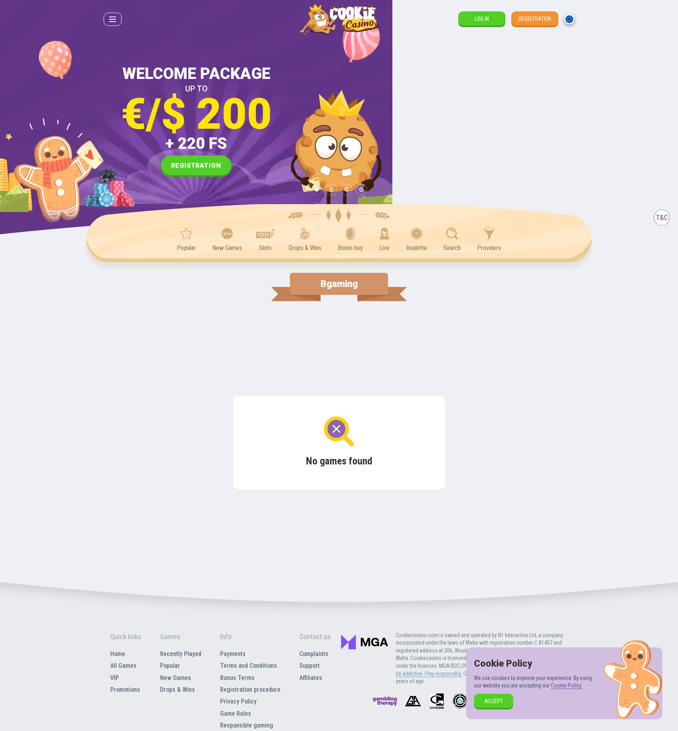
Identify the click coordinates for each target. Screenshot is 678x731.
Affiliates (310, 678)
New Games (175, 678)
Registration (535, 19)
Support (309, 665)
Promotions (125, 689)
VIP (114, 678)
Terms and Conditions (248, 665)
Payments (233, 654)
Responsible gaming (246, 725)
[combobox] (569, 19)
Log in (482, 19)
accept (494, 701)
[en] (569, 19)
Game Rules (235, 713)
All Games (123, 665)
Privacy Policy (238, 701)
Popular (170, 665)
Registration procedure (250, 689)
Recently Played (180, 654)
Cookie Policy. (566, 685)
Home (117, 654)
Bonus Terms (237, 678)
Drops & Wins (177, 689)
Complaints (313, 654)
